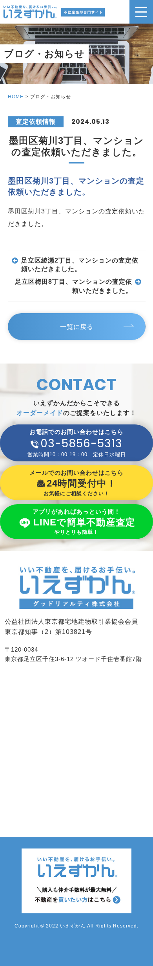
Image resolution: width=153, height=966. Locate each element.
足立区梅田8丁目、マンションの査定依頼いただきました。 (73, 286)
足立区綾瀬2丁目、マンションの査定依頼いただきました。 (79, 264)
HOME (16, 96)
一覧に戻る (76, 326)
